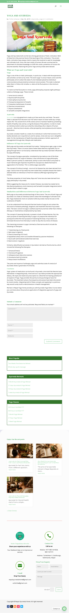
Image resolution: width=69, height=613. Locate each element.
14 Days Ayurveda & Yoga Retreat (19, 389)
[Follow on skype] (21, 606)
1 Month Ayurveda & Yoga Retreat (19, 382)
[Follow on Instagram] (18, 606)
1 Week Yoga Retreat (15, 421)
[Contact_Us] (64, 608)
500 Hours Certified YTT (16, 411)
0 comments (49, 19)
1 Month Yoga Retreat (15, 414)
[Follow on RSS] (15, 606)
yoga (41, 19)
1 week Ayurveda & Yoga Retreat (19, 392)
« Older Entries (12, 511)
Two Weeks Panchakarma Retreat (19, 363)
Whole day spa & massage (17, 367)
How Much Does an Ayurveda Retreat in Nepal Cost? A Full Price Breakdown (48, 463)
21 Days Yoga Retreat (15, 418)
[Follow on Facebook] (8, 606)
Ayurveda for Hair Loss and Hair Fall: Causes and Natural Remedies (19, 462)
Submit (59, 589)
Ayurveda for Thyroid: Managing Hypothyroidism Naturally (18, 496)
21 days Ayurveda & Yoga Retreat (19, 385)
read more (12, 470)
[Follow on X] (11, 606)
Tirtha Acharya (14, 19)
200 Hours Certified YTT (16, 407)
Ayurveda (35, 19)
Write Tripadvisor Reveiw (20, 544)
